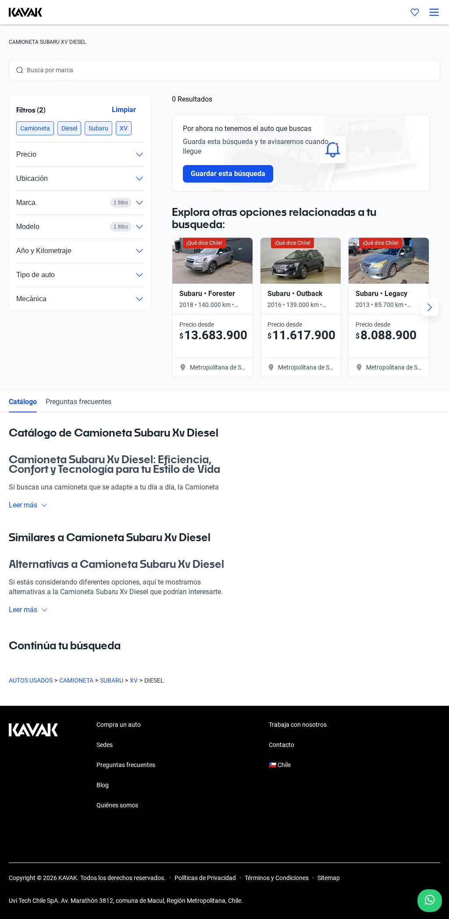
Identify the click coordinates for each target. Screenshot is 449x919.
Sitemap (328, 877)
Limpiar (124, 110)
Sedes (104, 744)
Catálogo (23, 402)
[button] (35, 128)
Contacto (281, 744)
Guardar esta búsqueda (228, 173)
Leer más (23, 505)
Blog (102, 785)
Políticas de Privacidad (205, 877)
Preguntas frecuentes (78, 402)
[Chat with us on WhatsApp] (429, 900)
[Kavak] (21, 12)
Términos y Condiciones (277, 877)
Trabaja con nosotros (298, 724)
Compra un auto (118, 724)
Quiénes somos (117, 805)
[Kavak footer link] (33, 766)
